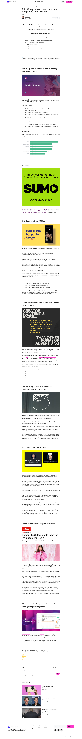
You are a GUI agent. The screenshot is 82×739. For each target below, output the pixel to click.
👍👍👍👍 (24, 656)
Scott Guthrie (27, 17)
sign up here (37, 60)
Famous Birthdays (26, 564)
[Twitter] (55, 730)
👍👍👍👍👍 (25, 654)
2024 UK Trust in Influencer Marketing (36, 101)
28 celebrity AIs (27, 504)
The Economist (40, 564)
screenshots (54, 475)
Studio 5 (35, 415)
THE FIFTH (24, 415)
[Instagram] (61, 730)
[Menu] (73, 1)
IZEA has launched (26, 634)
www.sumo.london (52, 212)
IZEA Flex (42, 634)
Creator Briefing (24, 6)
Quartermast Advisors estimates (30, 290)
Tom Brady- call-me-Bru (27, 512)
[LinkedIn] (58, 730)
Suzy (27, 357)
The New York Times (28, 499)
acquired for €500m (36, 248)
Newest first (55, 667)
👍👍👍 (23, 657)
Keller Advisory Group (34, 355)
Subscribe (69, 1)
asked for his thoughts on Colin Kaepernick (45, 512)
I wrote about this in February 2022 (30, 593)
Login (63, 1)
